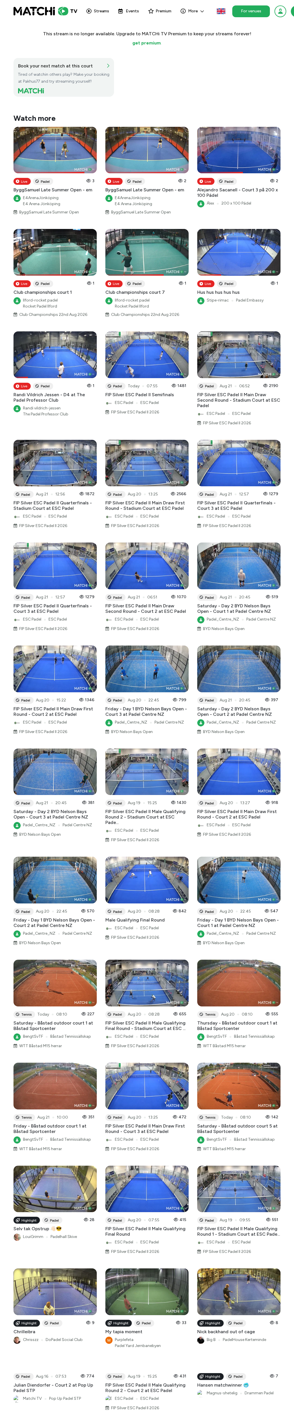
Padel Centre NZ (261, 619)
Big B (211, 1339)
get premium (146, 43)
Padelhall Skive (64, 1236)
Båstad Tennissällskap (70, 1036)
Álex (210, 203)
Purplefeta (124, 1339)
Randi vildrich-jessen (42, 408)
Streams (101, 11)
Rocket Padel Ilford (40, 306)
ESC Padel (124, 402)
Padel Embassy (250, 300)
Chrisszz (30, 1339)
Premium (163, 11)
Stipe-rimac (218, 300)
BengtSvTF (33, 1036)
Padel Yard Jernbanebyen (138, 1345)
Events (132, 11)
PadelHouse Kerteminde (244, 1339)
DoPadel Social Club (64, 1339)
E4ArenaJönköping (41, 197)
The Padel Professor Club (45, 414)
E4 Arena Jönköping (41, 203)
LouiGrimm (33, 1236)
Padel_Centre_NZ (223, 619)
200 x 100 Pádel (236, 203)
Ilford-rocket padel (40, 300)
